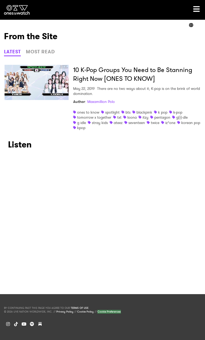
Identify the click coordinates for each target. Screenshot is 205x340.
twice (155, 122)
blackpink (144, 112)
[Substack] (40, 324)
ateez (118, 122)
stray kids (100, 122)
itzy (145, 117)
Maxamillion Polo (101, 101)
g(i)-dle (182, 117)
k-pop (177, 112)
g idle (81, 122)
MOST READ (40, 51)
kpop (81, 127)
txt (119, 117)
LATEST (12, 51)
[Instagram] (8, 324)
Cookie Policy (85, 312)
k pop (162, 112)
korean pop (190, 122)
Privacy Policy (64, 312)
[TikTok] (16, 324)
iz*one (170, 122)
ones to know (88, 112)
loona (132, 117)
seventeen (136, 122)
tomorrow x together (94, 117)
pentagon (162, 117)
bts (128, 112)
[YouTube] (24, 324)
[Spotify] (32, 324)
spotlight (112, 112)
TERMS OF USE (79, 308)
